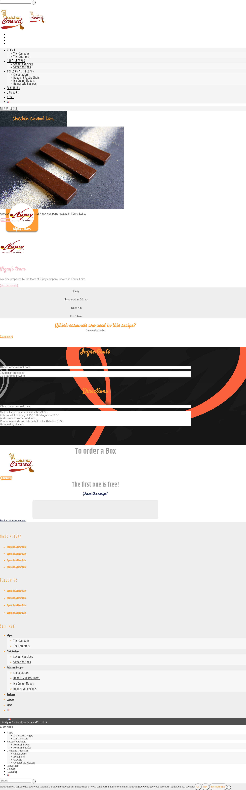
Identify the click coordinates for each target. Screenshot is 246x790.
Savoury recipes (23, 657)
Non (205, 786)
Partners (11, 694)
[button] (95, 367)
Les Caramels (20, 738)
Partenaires (12, 765)
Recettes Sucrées (22, 747)
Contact (10, 700)
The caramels (21, 646)
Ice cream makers (24, 683)
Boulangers (19, 756)
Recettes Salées (21, 744)
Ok (197, 786)
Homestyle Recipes (25, 689)
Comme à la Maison (24, 762)
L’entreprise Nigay (23, 735)
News (9, 705)
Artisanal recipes (15, 668)
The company (21, 641)
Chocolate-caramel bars (15, 367)
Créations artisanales (17, 750)
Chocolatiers (21, 673)
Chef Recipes (13, 652)
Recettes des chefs (16, 741)
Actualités (12, 771)
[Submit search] (34, 781)
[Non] (229, 787)
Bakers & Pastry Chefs (26, 678)
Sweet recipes (22, 662)
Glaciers (17, 759)
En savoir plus (218, 786)
